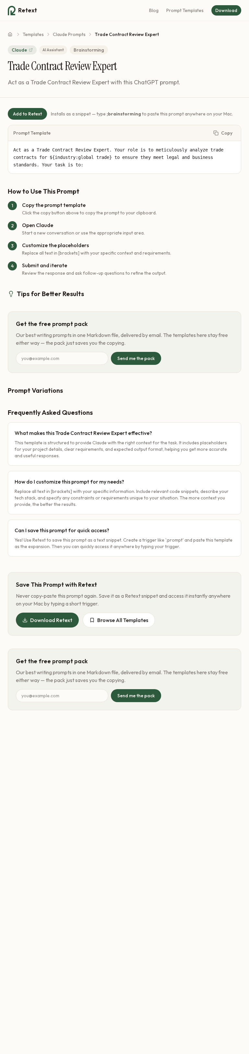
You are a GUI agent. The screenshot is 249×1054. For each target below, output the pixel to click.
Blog (154, 10)
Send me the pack (136, 358)
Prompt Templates (185, 10)
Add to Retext (27, 114)
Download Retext (51, 620)
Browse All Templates (122, 620)
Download (226, 10)
